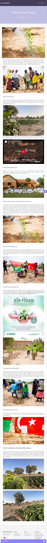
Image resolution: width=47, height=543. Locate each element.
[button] (43, 3)
